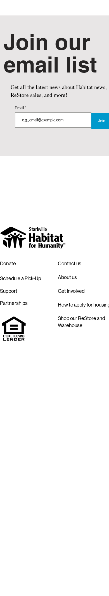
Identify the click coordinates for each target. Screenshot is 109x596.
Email (20, 108)
